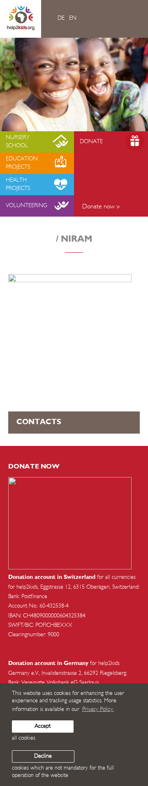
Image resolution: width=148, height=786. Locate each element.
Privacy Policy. (98, 709)
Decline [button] (43, 756)
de (61, 18)
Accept (43, 726)
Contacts (38, 422)
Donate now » (101, 206)
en (72, 18)
